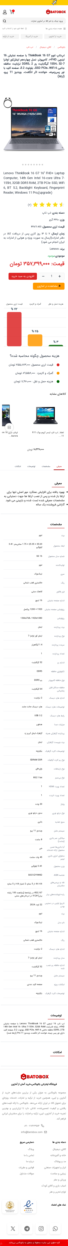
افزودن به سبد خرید (22, 276)
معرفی (59, 466)
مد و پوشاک (60, 1161)
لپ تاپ (29, 47)
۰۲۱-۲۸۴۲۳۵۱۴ (32, 1126)
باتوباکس (61, 47)
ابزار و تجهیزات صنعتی (55, 1167)
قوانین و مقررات (26, 1167)
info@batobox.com (32, 1132)
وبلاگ (31, 1149)
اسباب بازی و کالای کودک (53, 1186)
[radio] (35, 205)
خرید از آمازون (55, 36)
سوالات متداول (27, 1173)
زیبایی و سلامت (58, 1173)
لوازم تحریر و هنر (58, 1192)
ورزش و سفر (60, 1180)
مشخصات (46, 466)
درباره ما (30, 1161)
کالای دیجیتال (45, 47)
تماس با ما (29, 1155)
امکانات (18, 466)
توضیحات (31, 466)
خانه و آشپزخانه (58, 1155)
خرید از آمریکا (32, 36)
